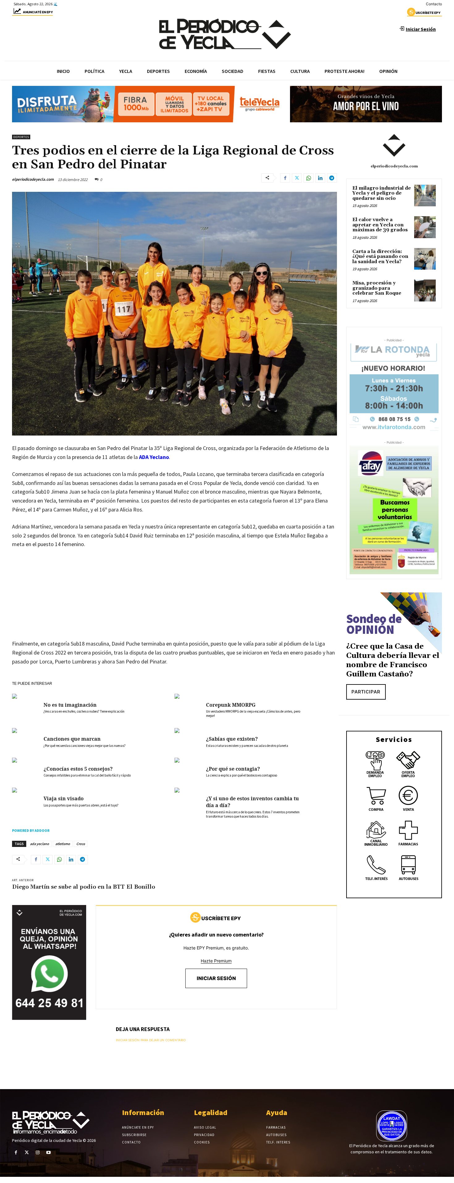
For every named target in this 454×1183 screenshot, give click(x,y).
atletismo (62, 843)
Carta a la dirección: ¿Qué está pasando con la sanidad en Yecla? (380, 257)
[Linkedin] (320, 178)
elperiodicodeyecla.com (33, 179)
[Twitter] (297, 178)
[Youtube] (49, 1152)
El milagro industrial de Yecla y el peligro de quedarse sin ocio (381, 193)
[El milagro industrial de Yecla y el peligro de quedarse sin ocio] (425, 195)
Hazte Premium (216, 960)
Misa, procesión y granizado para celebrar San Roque (376, 288)
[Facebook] (285, 178)
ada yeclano (39, 843)
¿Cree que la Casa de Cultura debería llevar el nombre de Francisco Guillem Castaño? (392, 660)
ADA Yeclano (154, 457)
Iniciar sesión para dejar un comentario (151, 1040)
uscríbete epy (428, 13)
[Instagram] (37, 1152)
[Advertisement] (174, 600)
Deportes (21, 137)
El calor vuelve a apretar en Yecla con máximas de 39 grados (380, 225)
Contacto (434, 4)
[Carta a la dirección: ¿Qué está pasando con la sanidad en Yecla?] (425, 259)
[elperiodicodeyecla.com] (394, 145)
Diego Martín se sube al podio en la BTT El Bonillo (83, 886)
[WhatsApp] (308, 178)
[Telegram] (332, 178)
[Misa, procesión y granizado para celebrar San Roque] (425, 290)
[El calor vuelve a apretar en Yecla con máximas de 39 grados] (425, 227)
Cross (80, 843)
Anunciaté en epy (38, 12)
